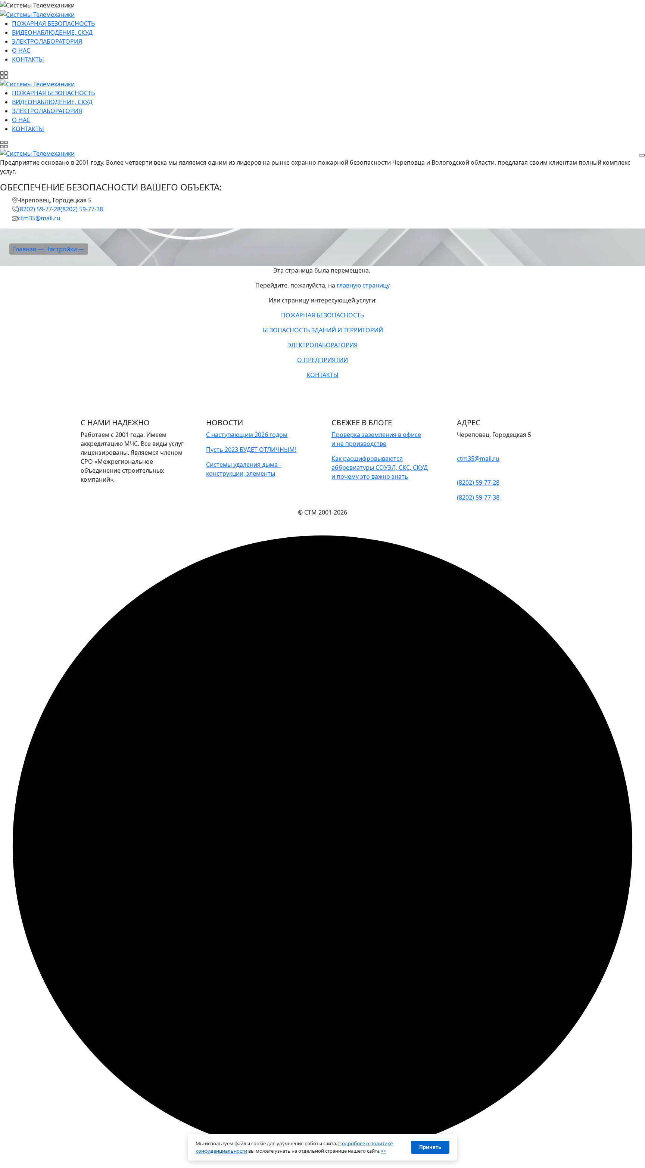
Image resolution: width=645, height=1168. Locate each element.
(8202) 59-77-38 (81, 209)
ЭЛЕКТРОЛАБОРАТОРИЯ (322, 345)
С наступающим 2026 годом (246, 435)
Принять (430, 1147)
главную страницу (363, 285)
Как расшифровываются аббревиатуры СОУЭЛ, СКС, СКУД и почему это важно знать (379, 467)
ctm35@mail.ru (39, 218)
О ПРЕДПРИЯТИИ (322, 360)
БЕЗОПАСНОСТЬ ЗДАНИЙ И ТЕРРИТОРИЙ (322, 330)
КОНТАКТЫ (322, 375)
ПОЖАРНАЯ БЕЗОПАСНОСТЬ (322, 315)
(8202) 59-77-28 (39, 209)
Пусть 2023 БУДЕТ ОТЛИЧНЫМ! (251, 449)
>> (383, 1150)
